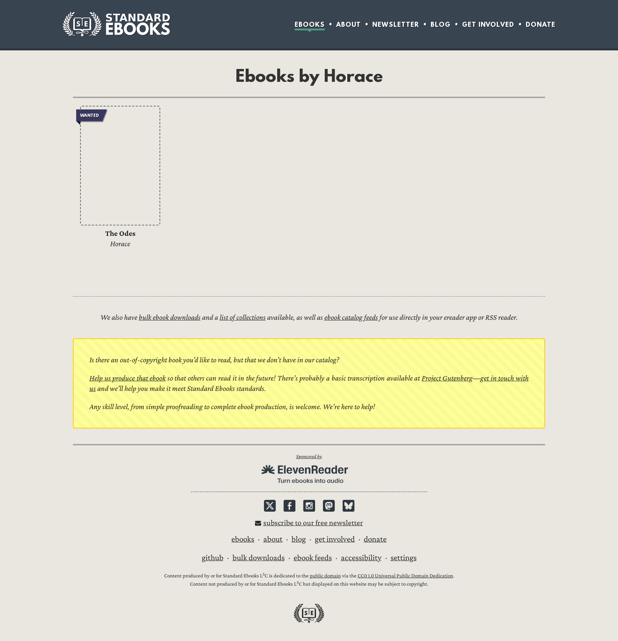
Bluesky (348, 506)
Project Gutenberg (447, 378)
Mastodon (329, 506)
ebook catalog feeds (351, 317)
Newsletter (395, 24)
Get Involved (488, 24)
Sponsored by (309, 456)
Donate (540, 24)
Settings (404, 558)
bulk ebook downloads (170, 317)
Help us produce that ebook (127, 378)
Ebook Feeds (313, 558)
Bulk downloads (258, 558)
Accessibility (361, 558)
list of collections (243, 317)
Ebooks (310, 24)
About (348, 24)
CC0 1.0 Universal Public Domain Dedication (405, 575)
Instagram (309, 506)
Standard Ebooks (116, 24)
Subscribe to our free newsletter (313, 523)
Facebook (289, 506)
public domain (325, 575)
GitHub (213, 558)
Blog (441, 24)
